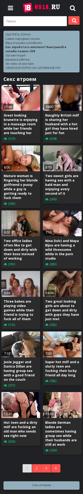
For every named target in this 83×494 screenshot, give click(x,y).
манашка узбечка (17, 59)
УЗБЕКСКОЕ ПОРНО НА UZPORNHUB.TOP (33, 68)
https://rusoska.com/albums (23, 43)
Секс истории (41, 485)
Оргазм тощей (15, 55)
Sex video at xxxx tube (19, 64)
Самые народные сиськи (22, 39)
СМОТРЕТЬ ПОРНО (18, 35)
